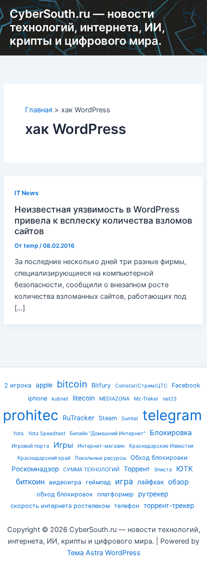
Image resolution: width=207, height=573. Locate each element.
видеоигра (65, 482)
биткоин (30, 481)
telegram (172, 415)
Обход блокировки (159, 457)
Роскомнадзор (35, 469)
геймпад (98, 482)
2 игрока (17, 385)
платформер (115, 494)
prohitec (30, 415)
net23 (170, 399)
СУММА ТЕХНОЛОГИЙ (91, 469)
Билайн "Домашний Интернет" (107, 433)
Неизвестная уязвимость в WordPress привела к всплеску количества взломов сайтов (103, 220)
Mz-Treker (146, 399)
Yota (18, 433)
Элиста (163, 469)
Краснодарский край (43, 458)
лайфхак (150, 482)
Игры (63, 445)
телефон (126, 505)
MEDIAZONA (114, 399)
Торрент (137, 469)
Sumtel (129, 418)
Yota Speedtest (46, 433)
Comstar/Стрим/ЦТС (141, 386)
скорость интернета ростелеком (60, 505)
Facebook (186, 385)
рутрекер (153, 494)
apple (44, 385)
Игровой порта (30, 446)
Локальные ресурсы (100, 458)
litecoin (84, 398)
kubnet (60, 399)
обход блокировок (65, 494)
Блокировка (171, 432)
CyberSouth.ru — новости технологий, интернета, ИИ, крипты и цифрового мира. (87, 27)
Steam (108, 418)
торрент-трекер (168, 505)
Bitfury (101, 385)
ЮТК (184, 469)
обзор (178, 482)
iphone (37, 398)
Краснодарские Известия (161, 446)
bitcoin (72, 384)
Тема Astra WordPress (104, 552)
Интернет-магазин (101, 446)
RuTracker (78, 418)
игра (124, 481)
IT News (26, 193)
